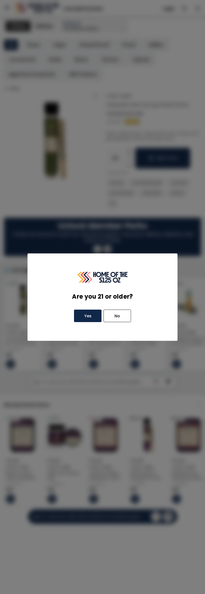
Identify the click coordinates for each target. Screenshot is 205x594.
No (117, 316)
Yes (88, 316)
